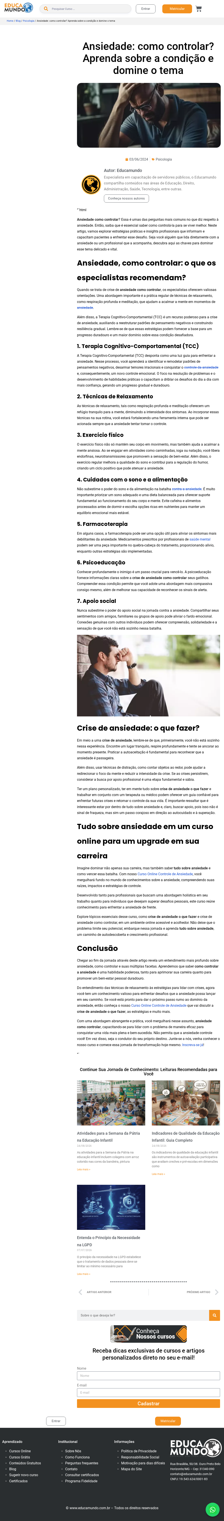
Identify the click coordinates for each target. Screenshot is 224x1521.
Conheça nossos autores (126, 198)
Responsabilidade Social (140, 1457)
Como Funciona (77, 1457)
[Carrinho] (198, 9)
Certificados (18, 1481)
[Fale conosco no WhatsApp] (213, 1510)
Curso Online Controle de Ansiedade (165, 874)
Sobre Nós (73, 1451)
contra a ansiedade (186, 489)
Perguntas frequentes (81, 1463)
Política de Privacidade (138, 1451)
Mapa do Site (131, 1469)
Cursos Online (20, 1451)
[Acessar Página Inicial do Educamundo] (18, 8)
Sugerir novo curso (23, 1475)
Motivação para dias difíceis (143, 1463)
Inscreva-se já (192, 1045)
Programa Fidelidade (81, 1481)
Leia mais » (83, 1169)
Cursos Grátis (19, 1457)
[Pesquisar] (214, 1315)
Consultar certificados (82, 1475)
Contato (71, 1469)
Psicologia (28, 20)
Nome (81, 1368)
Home (10, 20)
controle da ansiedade (201, 367)
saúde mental (199, 539)
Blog (18, 20)
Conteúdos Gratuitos (25, 1463)
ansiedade (85, 308)
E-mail (82, 1385)
